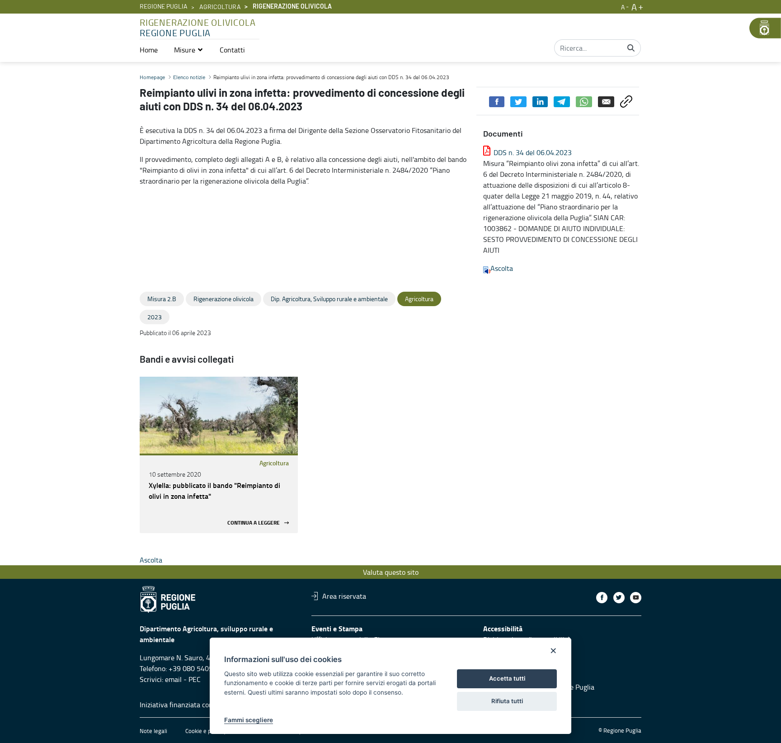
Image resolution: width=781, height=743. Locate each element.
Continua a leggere (253, 522)
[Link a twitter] (619, 597)
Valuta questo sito (391, 572)
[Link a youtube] (635, 597)
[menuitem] (149, 49)
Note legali (153, 731)
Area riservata (344, 596)
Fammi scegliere (248, 720)
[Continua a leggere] (219, 415)
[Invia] (631, 48)
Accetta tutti (507, 678)
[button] (188, 49)
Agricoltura (220, 7)
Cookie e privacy (205, 731)
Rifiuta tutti (507, 701)
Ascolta (501, 268)
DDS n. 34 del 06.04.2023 (533, 152)
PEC (194, 679)
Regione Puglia (164, 7)
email (173, 679)
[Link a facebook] (601, 597)
